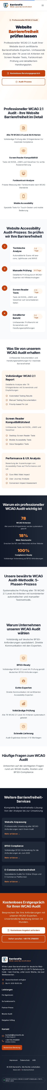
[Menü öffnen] (42, 5)
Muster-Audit (7, 1014)
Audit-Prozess (25, 82)
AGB (34, 1060)
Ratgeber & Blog (8, 1020)
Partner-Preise (7, 1008)
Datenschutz (25, 1060)
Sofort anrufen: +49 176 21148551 (23, 939)
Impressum (14, 1060)
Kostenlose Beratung (12, 1047)
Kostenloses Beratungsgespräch (25, 73)
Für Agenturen (7, 995)
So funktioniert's (8, 1001)
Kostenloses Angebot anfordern (25, 930)
